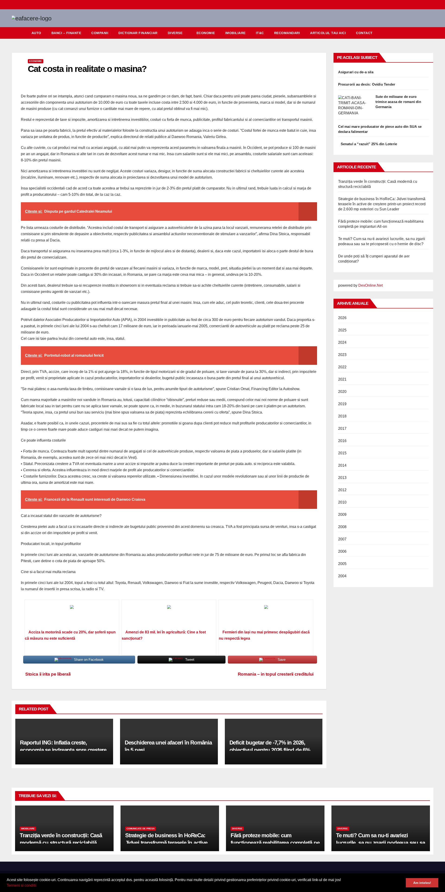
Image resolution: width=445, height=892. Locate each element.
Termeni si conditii (21, 885)
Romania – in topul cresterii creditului (276, 674)
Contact (364, 33)
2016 (342, 441)
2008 (342, 527)
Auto (36, 33)
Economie (206, 33)
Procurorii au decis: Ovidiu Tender (366, 84)
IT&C (260, 33)
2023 (342, 355)
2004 (342, 576)
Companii (99, 33)
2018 (342, 416)
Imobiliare (235, 33)
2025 (342, 330)
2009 (342, 515)
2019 (342, 404)
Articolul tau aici (328, 33)
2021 (342, 379)
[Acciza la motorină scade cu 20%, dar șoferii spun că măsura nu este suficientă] (72, 616)
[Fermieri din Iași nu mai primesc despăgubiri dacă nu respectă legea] (266, 616)
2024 (342, 342)
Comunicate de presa (141, 828)
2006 (342, 551)
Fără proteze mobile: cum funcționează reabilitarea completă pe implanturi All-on (275, 842)
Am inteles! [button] (422, 883)
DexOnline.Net (370, 285)
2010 (342, 502)
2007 (342, 539)
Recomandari (287, 33)
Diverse (175, 33)
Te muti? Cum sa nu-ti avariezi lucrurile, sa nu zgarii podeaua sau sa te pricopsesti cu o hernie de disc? (380, 842)
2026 (342, 318)
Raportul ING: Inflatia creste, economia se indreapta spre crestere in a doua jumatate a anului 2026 (63, 749)
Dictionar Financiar (138, 33)
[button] (38, 886)
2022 (342, 367)
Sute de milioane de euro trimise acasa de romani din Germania (398, 102)
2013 (342, 478)
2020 (342, 392)
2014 (342, 465)
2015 (342, 453)
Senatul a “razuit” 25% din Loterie (369, 144)
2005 (342, 564)
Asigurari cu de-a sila (355, 72)
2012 (342, 490)
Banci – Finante (66, 33)
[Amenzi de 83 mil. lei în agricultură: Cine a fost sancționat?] (169, 616)
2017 (342, 428)
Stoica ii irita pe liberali (47, 674)
